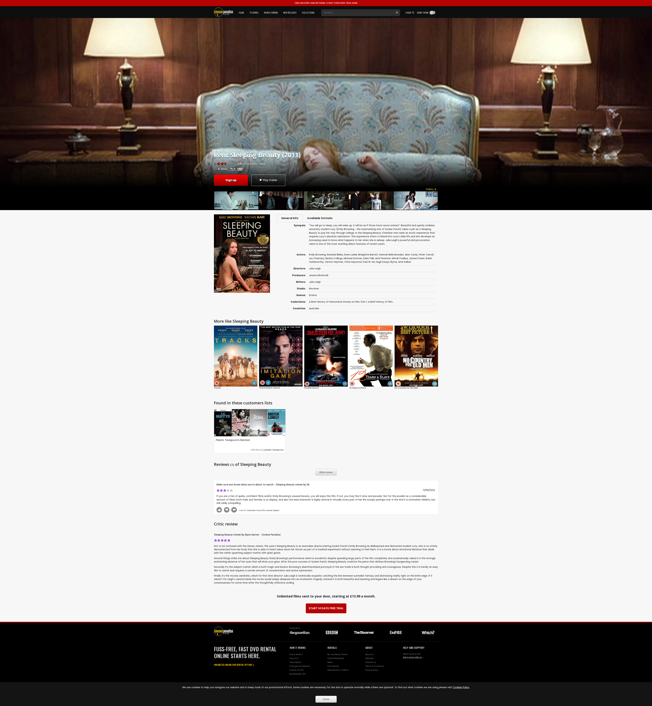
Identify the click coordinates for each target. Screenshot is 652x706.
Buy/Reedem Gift (297, 674)
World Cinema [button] (271, 12)
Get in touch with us (412, 657)
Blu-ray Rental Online (337, 654)
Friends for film (296, 670)
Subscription (295, 662)
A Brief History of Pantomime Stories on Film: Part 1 (338, 301)
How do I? (294, 658)
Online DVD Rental (335, 658)
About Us (369, 654)
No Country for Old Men (406, 387)
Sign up (230, 180)
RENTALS (332, 647)
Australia (314, 308)
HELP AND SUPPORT (413, 647)
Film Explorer (333, 666)
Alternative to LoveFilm (338, 670)
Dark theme (423, 12)
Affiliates (369, 658)
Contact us (370, 662)
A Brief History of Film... (381, 301)
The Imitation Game (269, 387)
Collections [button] (308, 12)
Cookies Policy (461, 687)
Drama (313, 295)
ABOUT (369, 647)
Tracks (217, 387)
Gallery (430, 189)
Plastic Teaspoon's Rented (233, 440)
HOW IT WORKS (298, 647)
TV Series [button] (253, 12)
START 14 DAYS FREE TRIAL (326, 608)
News (330, 662)
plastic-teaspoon (274, 449)
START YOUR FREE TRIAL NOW (326, 3)
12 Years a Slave (357, 387)
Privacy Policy (371, 670)
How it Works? (296, 654)
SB (307, 484)
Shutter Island (311, 387)
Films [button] (241, 12)
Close (326, 699)
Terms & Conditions (374, 666)
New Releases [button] (289, 12)
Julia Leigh (315, 282)
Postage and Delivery (299, 666)
